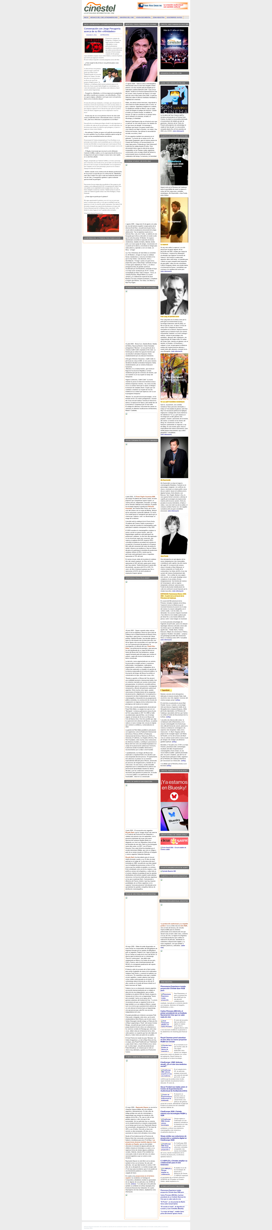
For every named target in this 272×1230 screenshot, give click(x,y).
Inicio (86, 17)
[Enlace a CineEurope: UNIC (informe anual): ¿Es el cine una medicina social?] (166, 1073)
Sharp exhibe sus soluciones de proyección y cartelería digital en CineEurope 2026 (174, 1138)
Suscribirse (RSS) (88, 1228)
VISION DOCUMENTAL (143, 17)
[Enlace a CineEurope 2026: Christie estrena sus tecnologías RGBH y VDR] (166, 1122)
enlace (133, 1184)
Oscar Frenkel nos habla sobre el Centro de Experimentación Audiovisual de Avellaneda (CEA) (174, 1089)
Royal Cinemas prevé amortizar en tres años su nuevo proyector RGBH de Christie (174, 1039)
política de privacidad (163, 1226)
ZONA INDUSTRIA (158, 17)
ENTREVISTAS (95, 24)
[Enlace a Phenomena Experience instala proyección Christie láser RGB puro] (166, 997)
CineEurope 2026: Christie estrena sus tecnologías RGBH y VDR (174, 1113)
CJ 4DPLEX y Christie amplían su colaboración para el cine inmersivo (174, 1163)
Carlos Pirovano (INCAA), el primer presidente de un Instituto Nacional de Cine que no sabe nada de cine (174, 1014)
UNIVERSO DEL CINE (127, 17)
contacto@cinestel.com (143, 1226)
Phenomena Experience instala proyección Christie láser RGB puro (173, 988)
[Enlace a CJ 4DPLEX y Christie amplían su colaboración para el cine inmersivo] (166, 1171)
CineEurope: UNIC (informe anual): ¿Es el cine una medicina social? (174, 1064)
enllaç (178, 700)
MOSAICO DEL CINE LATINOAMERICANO (104, 17)
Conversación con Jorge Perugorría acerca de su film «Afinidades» (102, 30)
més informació (178, 131)
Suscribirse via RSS (174, 17)
